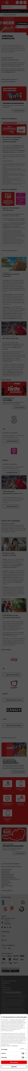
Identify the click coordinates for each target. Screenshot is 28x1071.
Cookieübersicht (15, 1045)
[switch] (22, 1053)
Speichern (14, 1066)
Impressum (9, 1045)
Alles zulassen (14, 1062)
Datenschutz (3, 1045)
